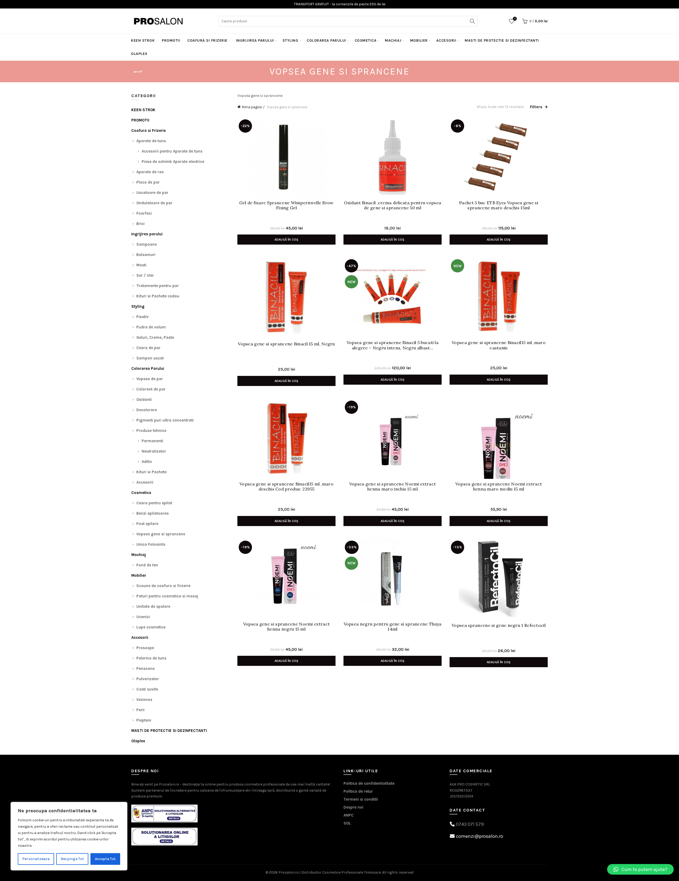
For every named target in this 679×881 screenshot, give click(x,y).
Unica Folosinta (150, 544)
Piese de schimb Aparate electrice (173, 161)
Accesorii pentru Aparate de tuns (172, 151)
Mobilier (419, 40)
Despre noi (353, 807)
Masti (141, 265)
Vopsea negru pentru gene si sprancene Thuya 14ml (393, 627)
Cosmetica (366, 40)
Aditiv (147, 461)
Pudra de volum (151, 327)
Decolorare (146, 409)
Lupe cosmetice (151, 627)
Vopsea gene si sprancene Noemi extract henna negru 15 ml (286, 627)
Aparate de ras (150, 172)
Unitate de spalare (153, 606)
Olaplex (139, 53)
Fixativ (142, 316)
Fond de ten (147, 565)
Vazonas (144, 699)
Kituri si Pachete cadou (157, 296)
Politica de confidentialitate (368, 783)
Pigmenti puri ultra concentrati (165, 420)
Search (472, 21)
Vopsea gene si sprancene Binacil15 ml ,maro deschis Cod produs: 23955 (286, 486)
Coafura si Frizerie (207, 40)
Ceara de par (148, 347)
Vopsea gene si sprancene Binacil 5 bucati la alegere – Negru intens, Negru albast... (392, 345)
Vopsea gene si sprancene (160, 534)
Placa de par (148, 182)
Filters (536, 106)
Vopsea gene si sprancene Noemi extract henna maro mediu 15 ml (498, 486)
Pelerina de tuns (151, 658)
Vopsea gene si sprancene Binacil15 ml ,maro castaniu (499, 345)
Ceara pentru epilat (154, 503)
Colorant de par (151, 389)
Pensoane (145, 668)
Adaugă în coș (287, 239)
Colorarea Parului (326, 40)
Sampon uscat (150, 358)
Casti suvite (147, 689)
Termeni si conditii (360, 799)
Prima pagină (252, 107)
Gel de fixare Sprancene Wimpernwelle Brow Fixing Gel (286, 205)
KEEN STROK (143, 40)
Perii (140, 710)
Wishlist (515, 18)
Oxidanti (144, 399)
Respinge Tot (72, 859)
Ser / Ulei (145, 275)
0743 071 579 (470, 824)
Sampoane (146, 244)
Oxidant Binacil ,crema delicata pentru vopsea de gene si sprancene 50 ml (392, 205)
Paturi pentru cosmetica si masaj (167, 596)
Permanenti (152, 441)
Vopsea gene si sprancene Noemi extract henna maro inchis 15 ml (392, 486)
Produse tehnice (151, 430)
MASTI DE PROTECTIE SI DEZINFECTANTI (502, 40)
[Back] (138, 72)
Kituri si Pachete (151, 472)
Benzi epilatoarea (152, 513)
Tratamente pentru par (157, 285)
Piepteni (143, 720)
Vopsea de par (149, 378)
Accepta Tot (105, 859)
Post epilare (147, 523)
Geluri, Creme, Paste (155, 337)
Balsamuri (145, 254)
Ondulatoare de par (154, 203)
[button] (640, 869)
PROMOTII (171, 40)
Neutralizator (154, 451)
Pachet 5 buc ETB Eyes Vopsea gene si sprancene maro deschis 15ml (498, 205)
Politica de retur (358, 791)
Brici (140, 223)
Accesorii (446, 40)
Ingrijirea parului (255, 40)
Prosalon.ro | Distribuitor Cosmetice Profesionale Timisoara (329, 872)
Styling (290, 40)
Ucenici (143, 616)
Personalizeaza (36, 859)
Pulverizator (147, 678)
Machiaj (393, 40)
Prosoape (145, 647)
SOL (347, 823)
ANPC (348, 815)
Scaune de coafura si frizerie (163, 585)
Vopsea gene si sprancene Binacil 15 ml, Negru (286, 343)
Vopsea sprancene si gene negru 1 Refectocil (499, 625)
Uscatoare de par (152, 192)
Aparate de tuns (151, 140)
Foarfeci (144, 213)
